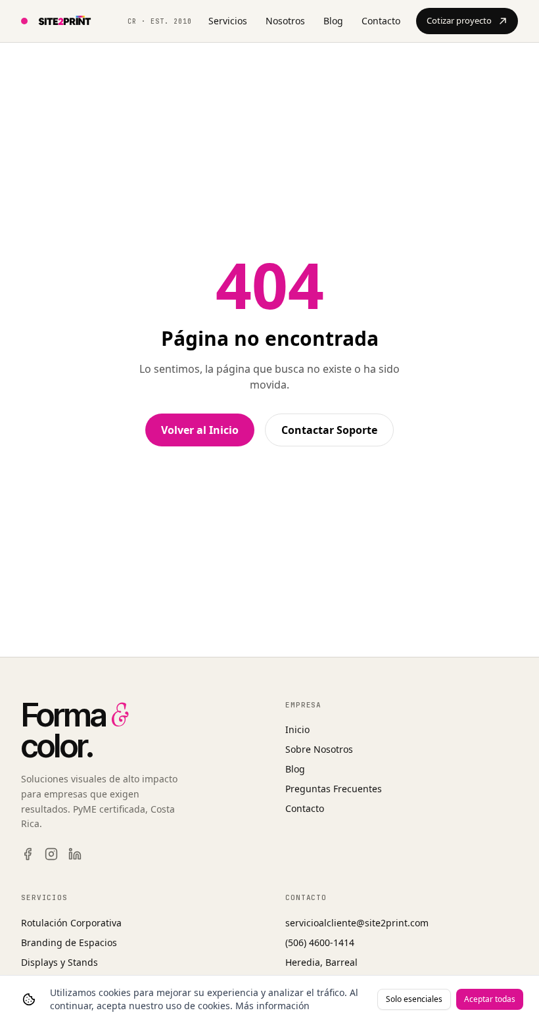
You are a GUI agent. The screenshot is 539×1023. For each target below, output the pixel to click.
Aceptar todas (489, 999)
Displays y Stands (59, 962)
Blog (333, 20)
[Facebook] (27, 854)
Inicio (297, 729)
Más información (272, 1005)
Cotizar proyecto (459, 20)
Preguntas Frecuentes (333, 788)
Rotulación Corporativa (71, 922)
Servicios (227, 20)
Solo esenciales (414, 999)
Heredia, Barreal (321, 962)
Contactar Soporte (329, 430)
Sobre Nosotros (319, 749)
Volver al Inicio (200, 430)
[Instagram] (51, 854)
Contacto (381, 20)
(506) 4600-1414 (319, 942)
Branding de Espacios (69, 942)
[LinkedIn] (75, 854)
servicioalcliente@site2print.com (357, 922)
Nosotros (285, 20)
